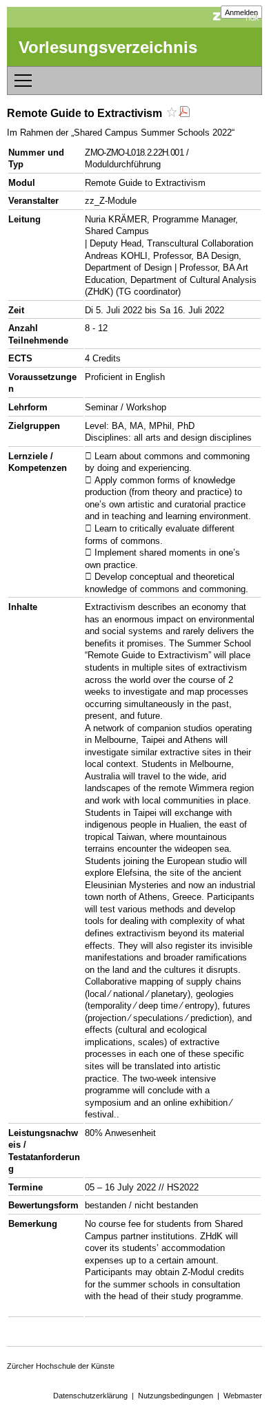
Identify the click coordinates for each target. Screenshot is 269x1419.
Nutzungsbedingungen (175, 1395)
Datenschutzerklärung (90, 1395)
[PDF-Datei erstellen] (184, 113)
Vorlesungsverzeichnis (108, 47)
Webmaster (242, 1395)
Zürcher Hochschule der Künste (60, 1366)
